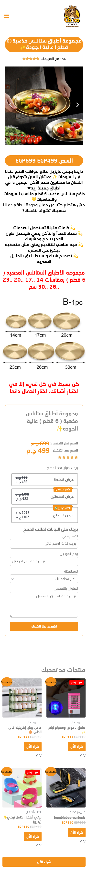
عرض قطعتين (62, 496)
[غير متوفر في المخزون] (66, 698)
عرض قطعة (64, 479)
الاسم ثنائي (70, 536)
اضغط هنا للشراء (44, 626)
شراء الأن (76, 746)
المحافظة (71, 571)
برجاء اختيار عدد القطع (62, 468)
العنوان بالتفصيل (66, 588)
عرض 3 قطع (63, 515)
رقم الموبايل (69, 554)
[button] (10, 105)
